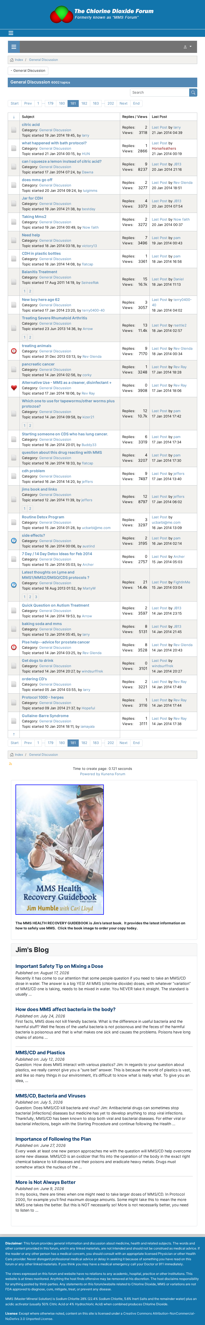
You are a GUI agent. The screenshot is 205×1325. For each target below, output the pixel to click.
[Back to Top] (196, 1316)
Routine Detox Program (43, 517)
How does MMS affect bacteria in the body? (65, 1009)
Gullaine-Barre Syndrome (45, 715)
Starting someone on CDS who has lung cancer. (65, 434)
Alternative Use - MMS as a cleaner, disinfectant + (67, 382)
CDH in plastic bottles (41, 253)
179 (50, 103)
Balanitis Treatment (39, 271)
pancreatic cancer (38, 364)
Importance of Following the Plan (53, 1139)
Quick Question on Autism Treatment (55, 605)
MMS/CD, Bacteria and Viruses (50, 1096)
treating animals (37, 345)
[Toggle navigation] (14, 47)
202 (111, 103)
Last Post (159, 127)
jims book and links (39, 489)
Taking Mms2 (34, 216)
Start (15, 103)
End (136, 103)
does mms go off (37, 179)
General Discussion (30, 82)
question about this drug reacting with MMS (62, 452)
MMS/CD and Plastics (40, 1052)
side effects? (33, 535)
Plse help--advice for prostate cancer (56, 642)
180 (62, 103)
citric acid (31, 124)
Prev (28, 103)
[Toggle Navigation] (11, 33)
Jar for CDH (32, 198)
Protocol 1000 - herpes (43, 697)
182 (84, 103)
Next (124, 103)
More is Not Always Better (45, 1182)
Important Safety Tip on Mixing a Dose (59, 966)
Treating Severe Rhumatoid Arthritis (54, 318)
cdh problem (33, 470)
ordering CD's (34, 679)
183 (96, 103)
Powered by (90, 774)
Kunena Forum (113, 774)
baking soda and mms (42, 623)
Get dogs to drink (37, 660)
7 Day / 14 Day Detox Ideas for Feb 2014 (57, 553)
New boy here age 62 (41, 299)
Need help (31, 235)
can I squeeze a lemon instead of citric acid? (62, 161)
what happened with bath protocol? (54, 143)
